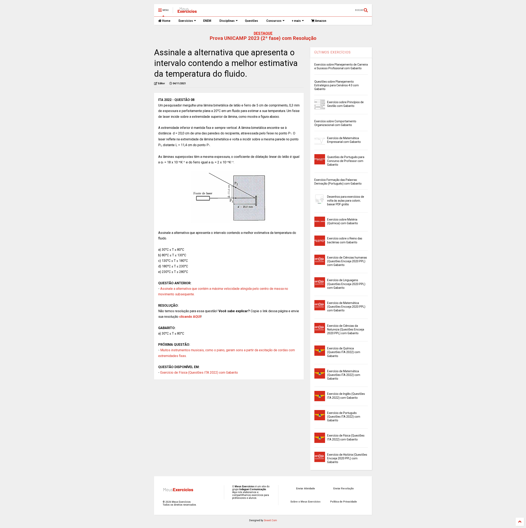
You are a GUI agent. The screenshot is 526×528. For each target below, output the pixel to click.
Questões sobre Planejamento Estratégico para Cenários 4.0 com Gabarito (336, 85)
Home (165, 20)
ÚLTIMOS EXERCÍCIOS (332, 52)
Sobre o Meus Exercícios (305, 501)
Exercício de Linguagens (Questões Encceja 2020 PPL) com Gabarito (346, 283)
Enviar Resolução (343, 488)
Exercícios (186, 20)
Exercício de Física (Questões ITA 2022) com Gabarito (199, 372)
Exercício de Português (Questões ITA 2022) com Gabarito (343, 416)
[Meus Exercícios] (187, 11)
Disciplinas (227, 20)
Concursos (273, 20)
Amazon (320, 20)
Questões (251, 20)
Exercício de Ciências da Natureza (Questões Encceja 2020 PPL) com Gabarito (345, 329)
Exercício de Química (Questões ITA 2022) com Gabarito (343, 352)
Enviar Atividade (305, 488)
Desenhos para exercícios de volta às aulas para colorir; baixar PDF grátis (345, 200)
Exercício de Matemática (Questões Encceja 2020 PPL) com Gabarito (346, 306)
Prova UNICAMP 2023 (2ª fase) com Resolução (263, 38)
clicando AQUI (190, 317)
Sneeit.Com (270, 520)
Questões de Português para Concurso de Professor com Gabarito (345, 160)
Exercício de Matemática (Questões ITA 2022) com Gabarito (343, 375)
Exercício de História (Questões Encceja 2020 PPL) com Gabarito (347, 458)
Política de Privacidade (343, 501)
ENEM (207, 20)
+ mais (296, 20)
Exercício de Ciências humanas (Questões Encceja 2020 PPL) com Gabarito (347, 261)
